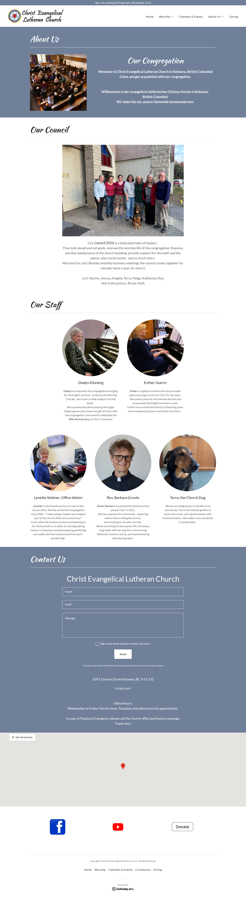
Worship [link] (100, 869)
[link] (36, 15)
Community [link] (143, 869)
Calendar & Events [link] (191, 16)
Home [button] (88, 869)
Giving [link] (233, 16)
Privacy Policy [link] (134, 665)
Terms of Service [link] (151, 665)
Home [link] (150, 16)
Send (123, 654)
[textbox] (123, 591)
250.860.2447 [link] (123, 688)
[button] (166, 17)
